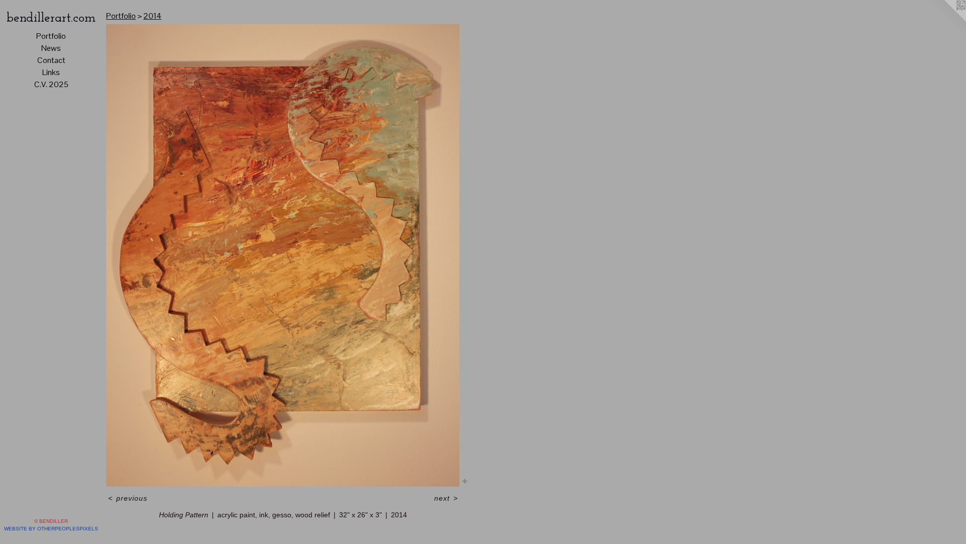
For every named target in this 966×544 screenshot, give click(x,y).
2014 (152, 16)
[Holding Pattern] (282, 255)
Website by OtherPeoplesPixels (51, 528)
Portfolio (51, 36)
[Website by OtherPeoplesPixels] (946, 20)
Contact (51, 60)
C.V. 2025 (51, 84)
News (51, 48)
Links (51, 72)
